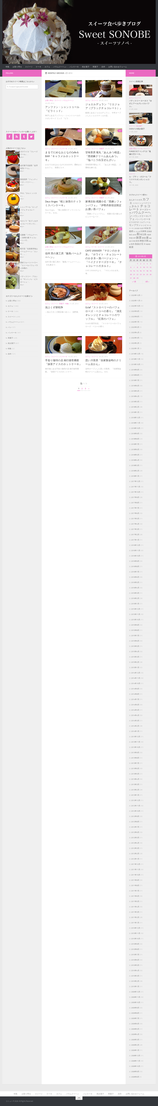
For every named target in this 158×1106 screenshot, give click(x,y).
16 (141, 271)
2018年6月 (135, 449)
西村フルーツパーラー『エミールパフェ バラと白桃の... (29, 265)
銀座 (131, 247)
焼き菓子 (85, 67)
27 (131, 278)
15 (137, 271)
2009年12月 (135, 992)
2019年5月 (135, 391)
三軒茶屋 (136, 228)
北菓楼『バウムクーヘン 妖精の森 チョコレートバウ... (29, 237)
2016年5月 (135, 582)
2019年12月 (135, 354)
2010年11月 (135, 933)
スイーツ (29, 67)
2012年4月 (135, 843)
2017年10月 (135, 492)
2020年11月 (135, 301)
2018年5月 (135, 455)
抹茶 (139, 237)
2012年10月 (135, 811)
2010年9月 (135, 944)
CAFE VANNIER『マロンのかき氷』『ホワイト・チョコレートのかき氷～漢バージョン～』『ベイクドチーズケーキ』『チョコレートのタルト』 (103, 258)
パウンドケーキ (140, 216)
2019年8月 (135, 375)
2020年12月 (135, 295)
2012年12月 (135, 800)
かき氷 (139, 200)
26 (150, 274)
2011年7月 (135, 891)
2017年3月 (135, 529)
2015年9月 (135, 625)
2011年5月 (135, 901)
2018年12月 (135, 418)
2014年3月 (135, 721)
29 (137, 278)
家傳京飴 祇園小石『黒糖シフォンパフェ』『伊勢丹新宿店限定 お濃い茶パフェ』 (103, 205)
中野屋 (146, 228)
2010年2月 (135, 981)
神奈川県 (144, 240)
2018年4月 (135, 460)
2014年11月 (135, 678)
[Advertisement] (23, 109)
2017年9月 (135, 497)
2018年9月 (135, 434)
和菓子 (95, 67)
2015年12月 (135, 609)
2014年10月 (135, 683)
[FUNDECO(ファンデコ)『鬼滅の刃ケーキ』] (140, 140)
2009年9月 (135, 1008)
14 (134, 271)
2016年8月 (135, 566)
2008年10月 (135, 1066)
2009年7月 (135, 1018)
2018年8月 (135, 439)
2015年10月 (135, 620)
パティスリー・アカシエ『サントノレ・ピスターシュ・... (29, 279)
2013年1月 (135, 795)
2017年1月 (135, 540)
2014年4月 (135, 715)
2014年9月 (135, 689)
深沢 (130, 241)
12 (150, 267)
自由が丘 (139, 244)
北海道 (149, 231)
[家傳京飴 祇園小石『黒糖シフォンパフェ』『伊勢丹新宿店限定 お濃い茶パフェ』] (103, 186)
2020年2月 (135, 343)
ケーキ (38, 67)
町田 (137, 241)
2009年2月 (135, 1045)
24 (144, 274)
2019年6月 (135, 386)
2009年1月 (135, 1050)
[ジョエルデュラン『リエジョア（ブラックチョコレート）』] (103, 88)
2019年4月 (135, 396)
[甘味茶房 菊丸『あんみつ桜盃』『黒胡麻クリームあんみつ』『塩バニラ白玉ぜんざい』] (103, 137)
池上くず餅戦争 (54, 307)
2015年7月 (135, 636)
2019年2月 (135, 407)
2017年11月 (135, 487)
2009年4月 (135, 1034)
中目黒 (141, 228)
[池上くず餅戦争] (63, 292)
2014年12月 (135, 673)
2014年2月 (135, 726)
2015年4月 (135, 651)
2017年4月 (135, 524)
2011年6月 (135, 896)
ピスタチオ (134, 222)
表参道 (148, 244)
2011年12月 (135, 864)
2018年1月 (135, 476)
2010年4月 (135, 970)
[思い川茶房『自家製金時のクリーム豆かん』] (103, 344)
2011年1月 (135, 923)
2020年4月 (135, 332)
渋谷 (133, 241)
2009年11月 (135, 997)
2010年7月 (135, 955)
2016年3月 (135, 593)
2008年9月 (135, 1072)
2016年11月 (135, 550)
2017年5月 (135, 519)
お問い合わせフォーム (117, 67)
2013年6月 (135, 768)
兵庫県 (143, 231)
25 (147, 274)
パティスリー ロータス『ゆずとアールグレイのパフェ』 (140, 103)
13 (131, 271)
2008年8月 (135, 1077)
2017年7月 (135, 508)
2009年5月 (135, 1029)
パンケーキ (74, 67)
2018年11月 (135, 423)
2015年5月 (135, 646)
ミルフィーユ (144, 222)
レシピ (144, 225)
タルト (135, 206)
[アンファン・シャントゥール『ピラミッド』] (63, 88)
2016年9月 (135, 561)
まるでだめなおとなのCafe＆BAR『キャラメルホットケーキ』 (62, 156)
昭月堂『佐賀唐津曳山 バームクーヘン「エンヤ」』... (29, 251)
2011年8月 (135, 885)
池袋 (150, 238)
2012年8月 (135, 822)
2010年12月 (135, 928)
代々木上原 (137, 231)
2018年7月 (135, 444)
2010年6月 (135, 960)
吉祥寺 (134, 235)
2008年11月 (135, 1061)
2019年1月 (135, 412)
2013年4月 (135, 779)
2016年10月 (135, 556)
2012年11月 (135, 806)
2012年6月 (135, 832)
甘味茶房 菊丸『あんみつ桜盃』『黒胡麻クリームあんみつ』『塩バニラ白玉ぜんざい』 (103, 156)
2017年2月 (135, 535)
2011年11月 (135, 869)
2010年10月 (135, 939)
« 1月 (134, 282)
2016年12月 (135, 545)
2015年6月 (135, 641)
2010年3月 (135, 976)
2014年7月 (135, 699)
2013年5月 (135, 774)
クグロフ (136, 203)
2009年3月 (135, 1040)
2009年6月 (135, 1024)
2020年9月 (135, 311)
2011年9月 (135, 880)
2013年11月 (135, 742)
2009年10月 (135, 1002)
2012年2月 (135, 854)
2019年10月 (135, 364)
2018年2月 (135, 471)
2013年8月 (135, 758)
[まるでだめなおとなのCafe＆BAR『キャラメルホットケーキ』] (63, 137)
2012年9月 (135, 816)
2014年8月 (135, 694)
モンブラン (135, 225)
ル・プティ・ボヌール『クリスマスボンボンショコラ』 (140, 179)
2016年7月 (135, 572)
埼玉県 (143, 234)
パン (9, 327)
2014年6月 (135, 705)
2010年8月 (135, 949)
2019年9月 (135, 370)
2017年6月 (135, 513)
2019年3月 (135, 402)
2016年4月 (135, 588)
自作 (103, 67)
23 (141, 274)
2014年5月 (135, 710)
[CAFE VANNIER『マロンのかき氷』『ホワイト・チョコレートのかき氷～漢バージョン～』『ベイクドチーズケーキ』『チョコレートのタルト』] (103, 235)
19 (150, 271)
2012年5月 (135, 838)
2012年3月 (135, 848)
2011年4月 (135, 907)
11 (147, 267)
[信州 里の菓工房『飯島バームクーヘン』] (63, 235)
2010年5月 (135, 965)
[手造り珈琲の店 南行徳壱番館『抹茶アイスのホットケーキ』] (63, 344)
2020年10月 (135, 306)
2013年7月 (135, 763)
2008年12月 (135, 1056)
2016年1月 (135, 604)
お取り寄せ (17, 67)
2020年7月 (135, 322)
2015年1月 (135, 667)
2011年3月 (135, 912)
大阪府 (149, 235)
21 (134, 274)
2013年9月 (135, 753)
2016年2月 (135, 598)
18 (147, 271)
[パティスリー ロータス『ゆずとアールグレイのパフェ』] (140, 90)
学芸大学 (132, 238)
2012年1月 (135, 859)
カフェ (47, 67)
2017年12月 (135, 481)
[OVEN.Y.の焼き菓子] (140, 118)
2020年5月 (135, 327)
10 (144, 267)
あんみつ (132, 200)
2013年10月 (135, 747)
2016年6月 (135, 577)
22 (137, 274)
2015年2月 (135, 662)
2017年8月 (135, 503)
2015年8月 (135, 630)
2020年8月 (135, 317)
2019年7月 (135, 380)
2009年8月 (135, 1013)
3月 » (147, 282)
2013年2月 (135, 790)
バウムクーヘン (59, 67)
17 (144, 271)
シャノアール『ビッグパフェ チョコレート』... (29, 210)
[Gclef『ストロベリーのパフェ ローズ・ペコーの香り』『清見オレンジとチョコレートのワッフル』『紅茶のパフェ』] (103, 292)
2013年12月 (135, 737)
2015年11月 (135, 614)
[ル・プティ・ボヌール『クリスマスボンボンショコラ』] (140, 166)
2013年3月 (135, 784)
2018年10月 (135, 428)
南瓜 (130, 235)
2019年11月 (135, 359)
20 (131, 274)
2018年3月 (135, 465)
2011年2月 (135, 917)
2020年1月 (135, 348)
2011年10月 (135, 875)
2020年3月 (135, 338)
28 (134, 278)
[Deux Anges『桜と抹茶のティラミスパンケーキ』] (63, 186)
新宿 (144, 238)
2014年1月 (135, 731)
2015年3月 (135, 657)
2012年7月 (135, 827)
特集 (7, 67)
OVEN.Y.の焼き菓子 (137, 129)
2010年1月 (135, 986)
